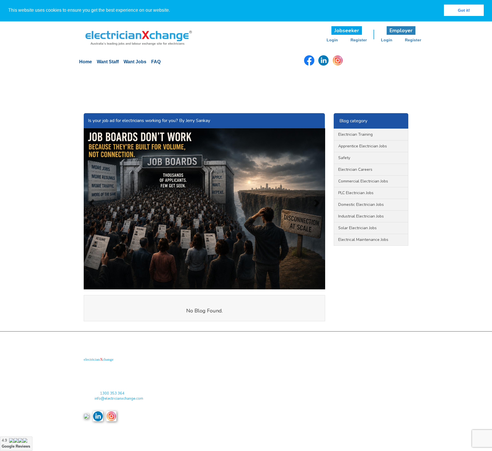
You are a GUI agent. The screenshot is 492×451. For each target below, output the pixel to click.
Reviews (202, 417)
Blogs (199, 405)
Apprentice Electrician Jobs (362, 146)
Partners (253, 382)
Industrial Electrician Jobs (361, 216)
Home (85, 61)
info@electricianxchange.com (119, 398)
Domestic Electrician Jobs (361, 204)
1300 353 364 (112, 393)
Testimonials (256, 405)
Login (332, 40)
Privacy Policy (207, 382)
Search (252, 417)
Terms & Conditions (211, 370)
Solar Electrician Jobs (357, 228)
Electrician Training (355, 134)
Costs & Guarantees (211, 394)
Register (358, 40)
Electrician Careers (355, 169)
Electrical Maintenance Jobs (363, 239)
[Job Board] (134, 34)
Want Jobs (135, 61)
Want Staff (108, 61)
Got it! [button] (464, 10)
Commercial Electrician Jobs (363, 181)
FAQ (156, 61)
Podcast (253, 370)
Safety (344, 158)
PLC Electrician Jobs (356, 193)
